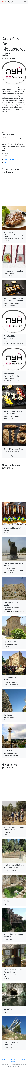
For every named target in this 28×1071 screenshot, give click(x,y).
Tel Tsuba (8, 715)
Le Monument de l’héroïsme (11, 1043)
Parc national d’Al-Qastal (11, 604)
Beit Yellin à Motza (11, 642)
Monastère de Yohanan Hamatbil (13, 935)
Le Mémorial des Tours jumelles (13, 564)
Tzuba (6, 901)
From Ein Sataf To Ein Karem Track (13, 971)
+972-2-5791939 (9, 160)
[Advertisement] (14, 21)
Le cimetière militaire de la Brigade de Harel (14, 866)
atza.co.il (6, 162)
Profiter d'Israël (10, 2)
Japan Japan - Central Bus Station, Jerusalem (13, 299)
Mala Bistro (8, 232)
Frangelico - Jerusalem (13, 271)
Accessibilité (21, 1060)
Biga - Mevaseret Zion (13, 449)
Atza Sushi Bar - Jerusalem (10, 337)
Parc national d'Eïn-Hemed (12, 678)
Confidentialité (6, 1060)
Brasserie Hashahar (12, 528)
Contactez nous (14, 1061)
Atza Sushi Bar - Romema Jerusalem (12, 375)
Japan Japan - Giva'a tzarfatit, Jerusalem (13, 412)
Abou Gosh (8, 750)
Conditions (14, 1060)
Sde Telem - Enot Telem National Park (14, 828)
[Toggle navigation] (25, 2)
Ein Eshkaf (8, 1009)
